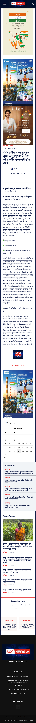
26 (14, 451)
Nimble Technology (25, 717)
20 (19, 447)
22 (27, 447)
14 (23, 444)
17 (5, 447)
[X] (16, 179)
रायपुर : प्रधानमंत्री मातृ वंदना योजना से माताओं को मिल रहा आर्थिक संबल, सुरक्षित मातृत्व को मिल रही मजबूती (17, 560)
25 (10, 451)
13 (19, 444)
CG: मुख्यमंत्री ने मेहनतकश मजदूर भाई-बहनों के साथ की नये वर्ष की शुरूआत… (27, 626)
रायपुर (11, 145)
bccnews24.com (20, 169)
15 (27, 444)
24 (5, 451)
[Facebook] (11, 179)
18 (10, 447)
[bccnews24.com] (12, 169)
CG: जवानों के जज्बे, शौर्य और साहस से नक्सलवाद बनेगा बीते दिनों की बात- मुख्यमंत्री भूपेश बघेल (9, 627)
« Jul (4, 458)
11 (10, 444)
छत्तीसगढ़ (5, 145)
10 (5, 444)
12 (14, 444)
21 (23, 447)
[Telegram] (20, 179)
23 (31, 447)
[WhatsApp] (25, 179)
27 (19, 451)
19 (14, 447)
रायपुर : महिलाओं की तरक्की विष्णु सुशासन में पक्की (17, 590)
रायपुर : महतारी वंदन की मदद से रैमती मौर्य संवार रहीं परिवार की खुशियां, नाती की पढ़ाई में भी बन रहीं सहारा (17, 546)
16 (31, 444)
